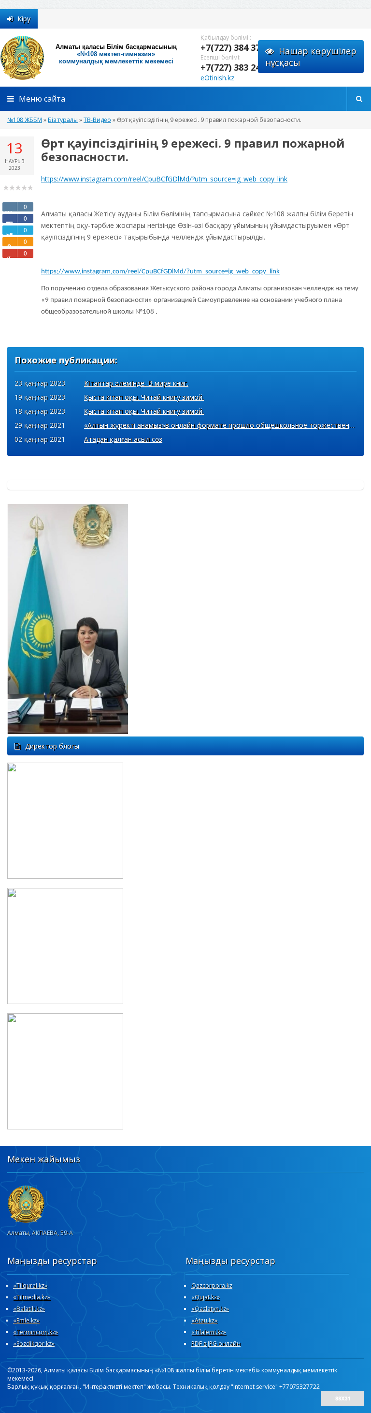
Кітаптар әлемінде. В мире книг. (136, 383)
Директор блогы (52, 746)
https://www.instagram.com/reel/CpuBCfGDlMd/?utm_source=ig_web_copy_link (164, 178)
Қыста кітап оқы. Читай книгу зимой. (144, 397)
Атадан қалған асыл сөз (123, 439)
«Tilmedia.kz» (31, 1297)
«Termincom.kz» (35, 1332)
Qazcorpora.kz (211, 1285)
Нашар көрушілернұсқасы (311, 56)
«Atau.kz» (204, 1320)
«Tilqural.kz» (30, 1285)
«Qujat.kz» (205, 1297)
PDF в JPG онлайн (216, 1343)
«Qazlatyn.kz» (210, 1309)
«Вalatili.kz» (29, 1309)
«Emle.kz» (26, 1320)
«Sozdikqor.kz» (34, 1343)
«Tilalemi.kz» (208, 1332)
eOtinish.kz (217, 77)
